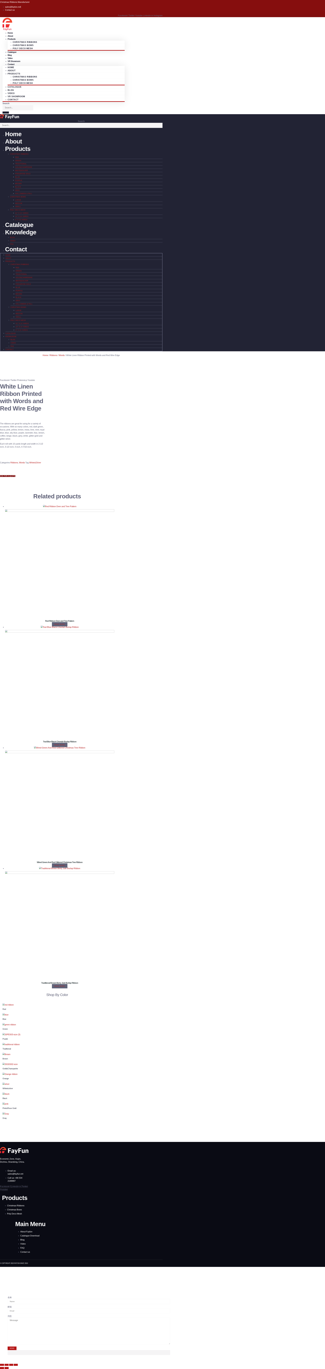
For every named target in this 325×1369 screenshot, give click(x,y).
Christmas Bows (23, 45)
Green (18, 160)
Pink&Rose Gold (23, 174)
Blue (17, 177)
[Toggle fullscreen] (7, 1365)
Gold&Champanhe (23, 167)
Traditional (21, 164)
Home (11, 67)
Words (62, 355)
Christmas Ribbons (25, 42)
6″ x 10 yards (21, 220)
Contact (11, 64)
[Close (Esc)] (16, 1365)
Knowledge (20, 232)
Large (18, 200)
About (12, 70)
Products (17, 148)
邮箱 (10, 1307)
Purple (18, 180)
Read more (59, 624)
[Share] (11, 1365)
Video (11, 93)
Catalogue (12, 52)
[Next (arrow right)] (7, 1368)
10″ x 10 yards (21, 216)
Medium (18, 203)
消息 (10, 1316)
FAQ (11, 244)
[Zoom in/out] (2, 1365)
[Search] (6, 113)
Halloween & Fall (23, 193)
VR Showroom (16, 96)
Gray (17, 190)
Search (6, 103)
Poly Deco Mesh (23, 48)
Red (17, 157)
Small (18, 207)
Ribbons (53, 355)
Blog (11, 90)
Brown (18, 184)
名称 (10, 1297)
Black (18, 187)
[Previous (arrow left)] (2, 1368)
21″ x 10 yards (21, 213)
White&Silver (21, 170)
